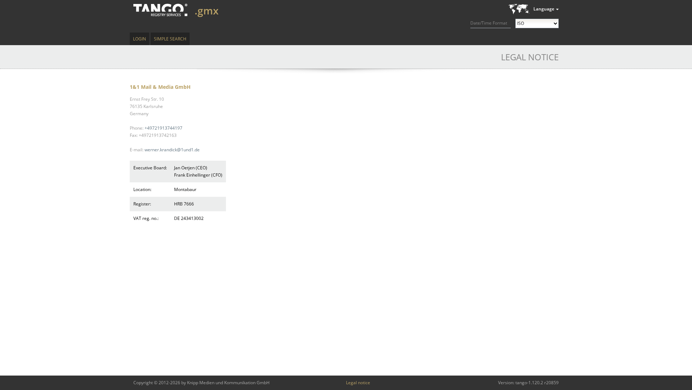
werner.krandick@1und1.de (172, 150)
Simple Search (170, 39)
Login (139, 39)
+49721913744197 (163, 128)
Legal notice (358, 383)
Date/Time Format (488, 23)
